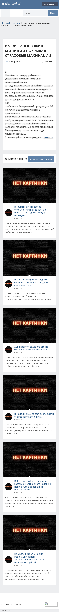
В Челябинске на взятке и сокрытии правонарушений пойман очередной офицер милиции (30, 211)
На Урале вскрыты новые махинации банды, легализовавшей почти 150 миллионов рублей (29, 558)
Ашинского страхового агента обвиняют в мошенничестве (31, 348)
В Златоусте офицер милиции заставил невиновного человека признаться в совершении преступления (32, 485)
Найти (52, 13)
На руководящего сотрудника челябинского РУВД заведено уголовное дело (31, 282)
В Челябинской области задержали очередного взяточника (34, 415)
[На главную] (12, 4)
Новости (48, 137)
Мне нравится (16, 61)
